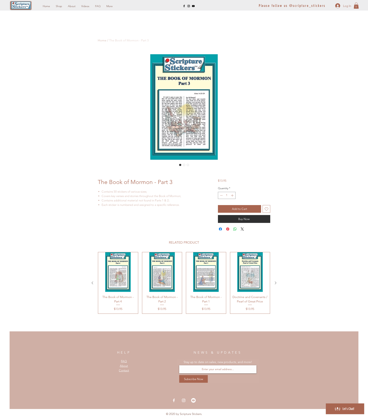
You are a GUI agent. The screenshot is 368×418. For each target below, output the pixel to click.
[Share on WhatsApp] (235, 229)
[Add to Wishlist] (266, 209)
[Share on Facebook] (220, 229)
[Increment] (232, 195)
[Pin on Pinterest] (227, 229)
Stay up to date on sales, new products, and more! (218, 362)
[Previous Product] (92, 283)
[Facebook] (184, 6)
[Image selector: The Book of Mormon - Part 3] (180, 165)
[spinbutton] (226, 195)
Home (102, 40)
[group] (184, 283)
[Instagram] (188, 6)
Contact (124, 370)
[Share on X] (242, 229)
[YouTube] (193, 6)
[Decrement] (221, 195)
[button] (356, 5)
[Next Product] (275, 283)
